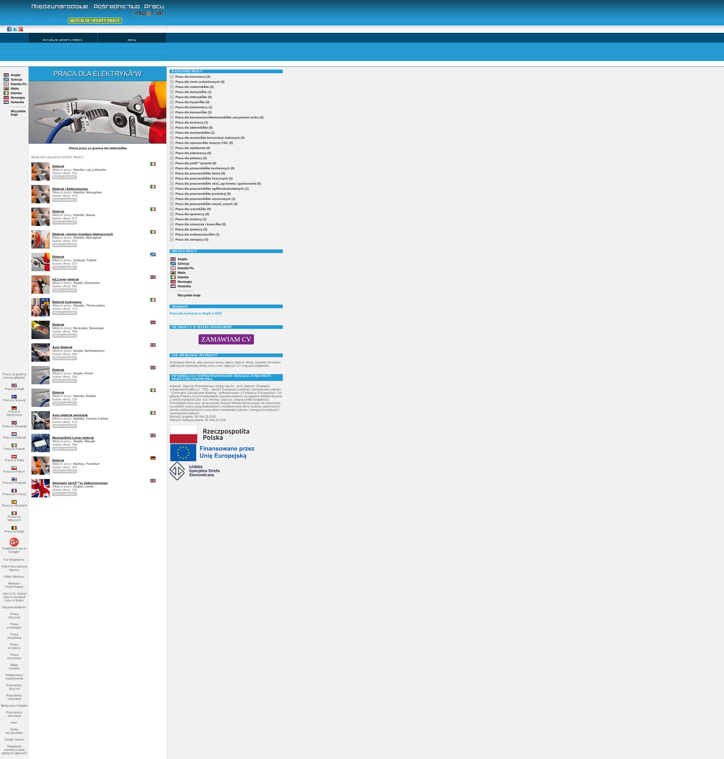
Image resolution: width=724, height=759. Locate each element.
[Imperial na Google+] (15, 29)
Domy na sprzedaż (14, 731)
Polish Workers (14, 576)
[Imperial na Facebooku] (9, 29)
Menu (132, 40)
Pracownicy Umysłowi (14, 697)
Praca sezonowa (14, 656)
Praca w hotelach (14, 625)
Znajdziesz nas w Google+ (14, 550)
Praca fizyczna (14, 615)
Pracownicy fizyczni (14, 686)
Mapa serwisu (14, 666)
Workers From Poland (14, 585)
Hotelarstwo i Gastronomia (14, 676)
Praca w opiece (14, 646)
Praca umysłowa (14, 636)
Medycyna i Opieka (14, 705)
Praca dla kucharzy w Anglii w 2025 (196, 313)
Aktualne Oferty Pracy (63, 40)
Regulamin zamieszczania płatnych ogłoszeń (14, 750)
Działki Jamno (14, 739)
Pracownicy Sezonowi (14, 714)
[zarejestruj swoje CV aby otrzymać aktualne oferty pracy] (48, 20)
